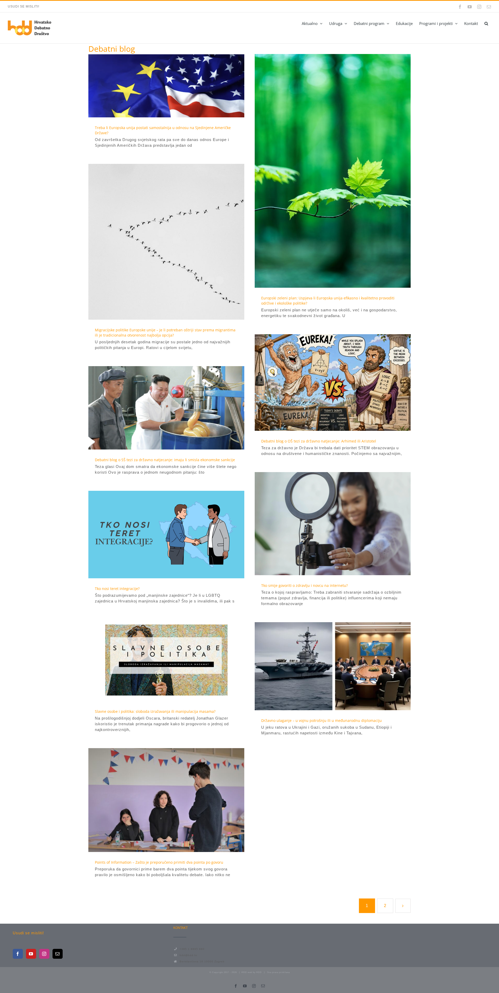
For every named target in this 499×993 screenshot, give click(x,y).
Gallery (175, 85)
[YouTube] (31, 954)
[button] (486, 23)
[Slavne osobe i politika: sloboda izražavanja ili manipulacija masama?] (166, 660)
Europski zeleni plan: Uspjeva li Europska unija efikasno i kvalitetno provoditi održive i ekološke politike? (323, 170)
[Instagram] (44, 954)
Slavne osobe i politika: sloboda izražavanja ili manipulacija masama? (157, 660)
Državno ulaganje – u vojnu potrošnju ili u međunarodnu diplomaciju (323, 666)
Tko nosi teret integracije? (157, 534)
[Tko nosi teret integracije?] (166, 534)
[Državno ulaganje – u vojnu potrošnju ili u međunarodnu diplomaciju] (333, 666)
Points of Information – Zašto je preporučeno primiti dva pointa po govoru (157, 800)
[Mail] (57, 954)
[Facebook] (18, 954)
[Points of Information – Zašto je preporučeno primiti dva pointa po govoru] (166, 800)
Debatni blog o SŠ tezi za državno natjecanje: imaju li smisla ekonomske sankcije (157, 407)
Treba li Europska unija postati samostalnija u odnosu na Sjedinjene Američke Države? (157, 85)
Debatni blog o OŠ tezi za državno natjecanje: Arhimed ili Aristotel (323, 382)
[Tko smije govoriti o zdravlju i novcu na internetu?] (333, 523)
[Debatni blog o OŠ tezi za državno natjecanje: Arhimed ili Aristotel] (333, 382)
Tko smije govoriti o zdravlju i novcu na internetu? (323, 523)
